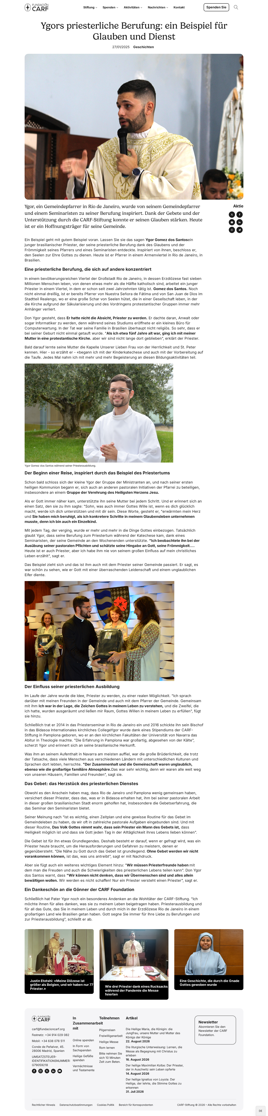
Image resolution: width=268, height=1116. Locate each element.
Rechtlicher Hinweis (43, 1104)
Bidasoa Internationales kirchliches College (73, 730)
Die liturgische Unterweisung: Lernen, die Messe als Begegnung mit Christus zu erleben (154, 1051)
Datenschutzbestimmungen (76, 1104)
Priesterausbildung (177, 904)
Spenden (109, 7)
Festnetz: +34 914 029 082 (50, 1035)
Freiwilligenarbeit (111, 1036)
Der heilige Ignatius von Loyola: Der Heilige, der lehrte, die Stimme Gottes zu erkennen (153, 1083)
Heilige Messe (108, 1042)
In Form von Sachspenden (82, 1048)
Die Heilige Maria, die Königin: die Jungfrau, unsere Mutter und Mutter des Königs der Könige (153, 1033)
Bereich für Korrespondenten (136, 1104)
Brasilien (32, 260)
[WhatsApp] (232, 230)
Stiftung (88, 7)
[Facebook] (239, 214)
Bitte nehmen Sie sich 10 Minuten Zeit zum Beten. (110, 1057)
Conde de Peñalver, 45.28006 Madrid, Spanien (48, 1049)
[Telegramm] (239, 230)
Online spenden (83, 1040)
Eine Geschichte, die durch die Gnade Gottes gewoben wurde (209, 983)
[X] (232, 214)
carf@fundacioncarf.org (48, 1029)
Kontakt (179, 7)
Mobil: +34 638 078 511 (48, 1041)
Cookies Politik (105, 1104)
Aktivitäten (131, 7)
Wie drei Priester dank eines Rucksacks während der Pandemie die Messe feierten (136, 990)
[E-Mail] (232, 222)
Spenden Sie (216, 7)
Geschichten (143, 47)
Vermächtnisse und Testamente (83, 1068)
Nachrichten (156, 7)
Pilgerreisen (107, 1030)
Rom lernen (107, 1047)
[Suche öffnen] (236, 7)
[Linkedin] (239, 222)
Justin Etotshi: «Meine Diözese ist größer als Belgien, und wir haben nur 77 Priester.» (61, 985)
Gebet (36, 841)
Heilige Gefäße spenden (83, 1058)
